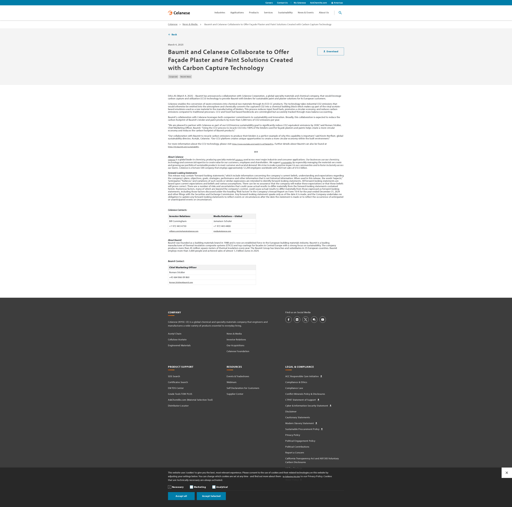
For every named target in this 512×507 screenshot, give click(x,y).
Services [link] (268, 12)
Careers (269, 2)
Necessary (178, 486)
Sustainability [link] (285, 12)
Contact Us (282, 2)
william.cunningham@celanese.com (183, 231)
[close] (507, 473)
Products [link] (254, 12)
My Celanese (300, 2)
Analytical (222, 486)
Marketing (200, 486)
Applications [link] (237, 12)
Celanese (173, 24)
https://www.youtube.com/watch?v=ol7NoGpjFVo (252, 144)
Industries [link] (220, 12)
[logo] (179, 13)
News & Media (190, 24)
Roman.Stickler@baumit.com (181, 282)
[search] (340, 13)
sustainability (286, 162)
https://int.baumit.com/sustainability (183, 147)
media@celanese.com (222, 231)
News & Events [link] (306, 12)
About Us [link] (324, 12)
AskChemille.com (318, 2)
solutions (239, 160)
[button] (288, 319)
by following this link (291, 476)
